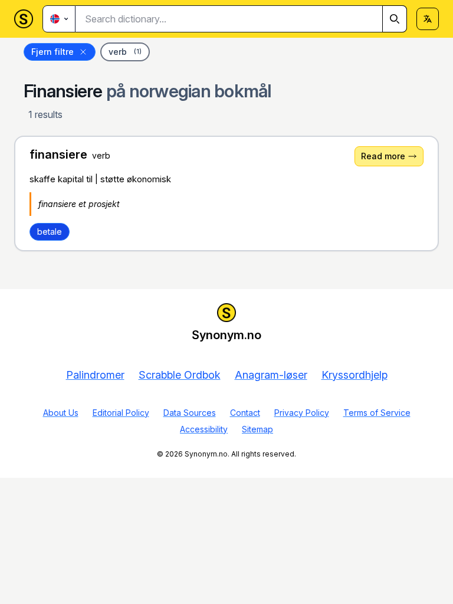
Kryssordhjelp (354, 375)
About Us (60, 413)
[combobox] (241, 18)
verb (125, 52)
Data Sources (189, 413)
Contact (245, 413)
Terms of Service (377, 413)
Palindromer (95, 375)
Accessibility (204, 429)
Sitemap (257, 429)
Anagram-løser (271, 375)
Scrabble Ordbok (180, 375)
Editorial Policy (121, 413)
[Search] (394, 18)
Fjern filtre (52, 52)
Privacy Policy (301, 413)
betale (49, 231)
